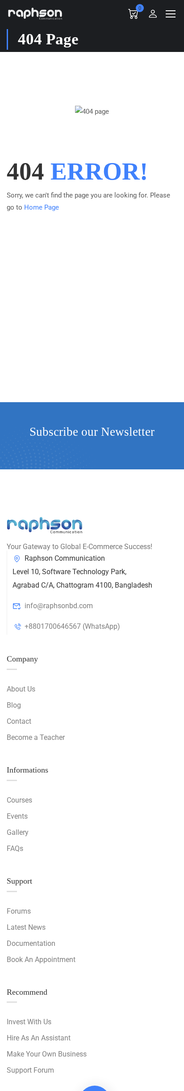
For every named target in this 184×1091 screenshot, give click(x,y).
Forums (19, 911)
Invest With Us (29, 1022)
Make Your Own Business (47, 1054)
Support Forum (30, 1070)
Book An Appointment (41, 959)
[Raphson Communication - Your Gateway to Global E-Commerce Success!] (35, 13)
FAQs (15, 848)
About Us (21, 689)
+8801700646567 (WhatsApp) (72, 626)
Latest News (26, 927)
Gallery (18, 832)
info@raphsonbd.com (59, 605)
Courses (19, 800)
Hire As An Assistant (39, 1038)
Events (17, 816)
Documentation (31, 943)
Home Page (41, 207)
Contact (19, 721)
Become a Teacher (36, 737)
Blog (14, 705)
